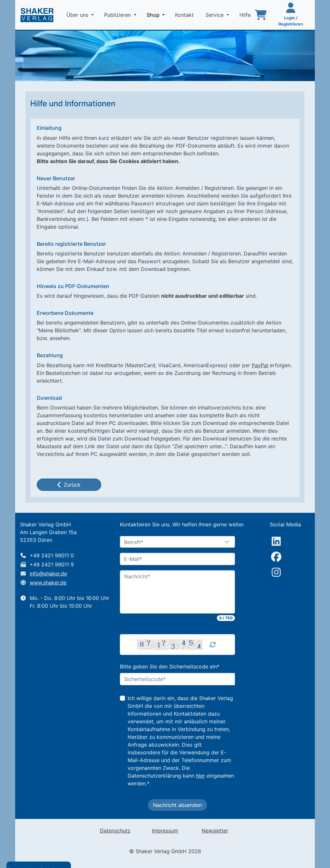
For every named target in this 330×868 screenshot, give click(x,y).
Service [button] (215, 15)
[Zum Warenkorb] (261, 15)
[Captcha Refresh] (213, 644)
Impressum (165, 830)
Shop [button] (157, 14)
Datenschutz (115, 830)
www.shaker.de (48, 582)
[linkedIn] (276, 541)
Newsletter (215, 830)
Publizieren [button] (118, 15)
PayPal (260, 365)
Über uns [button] (78, 15)
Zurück (72, 484)
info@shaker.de (48, 573)
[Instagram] (276, 572)
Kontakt (185, 15)
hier (200, 775)
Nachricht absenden (177, 805)
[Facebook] (276, 556)
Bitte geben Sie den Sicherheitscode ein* (169, 666)
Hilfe (245, 15)
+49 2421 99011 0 (52, 555)
